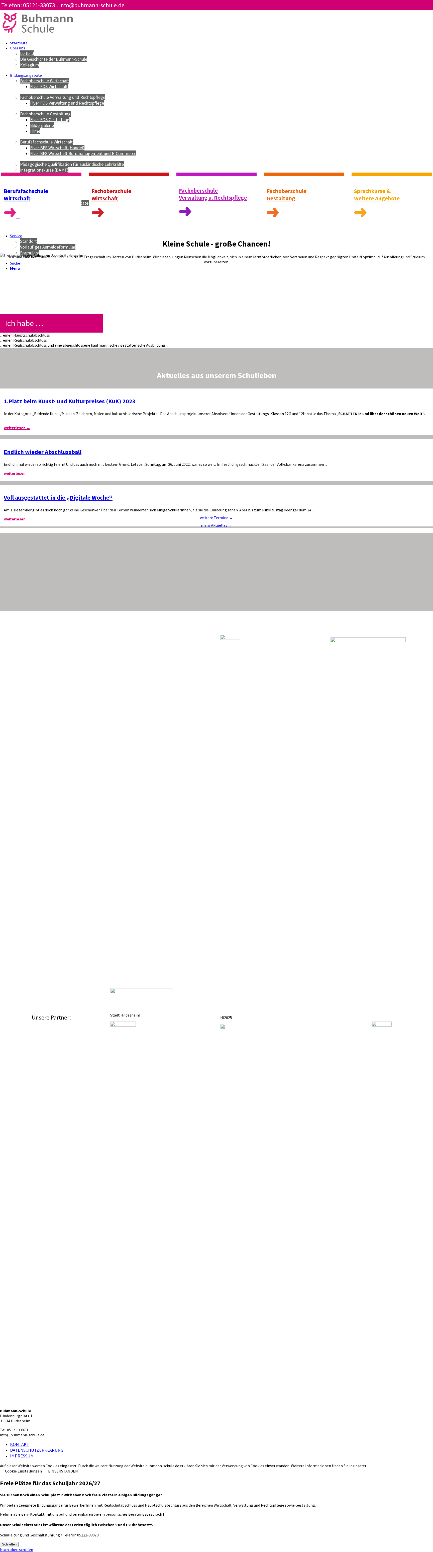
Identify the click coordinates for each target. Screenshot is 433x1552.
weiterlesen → (17, 427)
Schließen (9, 1544)
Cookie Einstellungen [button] (23, 1470)
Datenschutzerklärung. (387, 1465)
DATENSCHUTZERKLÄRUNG (36, 1450)
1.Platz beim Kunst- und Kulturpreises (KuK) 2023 (70, 401)
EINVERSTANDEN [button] (63, 1471)
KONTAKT (19, 1444)
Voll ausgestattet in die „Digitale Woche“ (58, 497)
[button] (216, 335)
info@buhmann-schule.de (92, 5)
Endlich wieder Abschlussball (42, 452)
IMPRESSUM (22, 1456)
